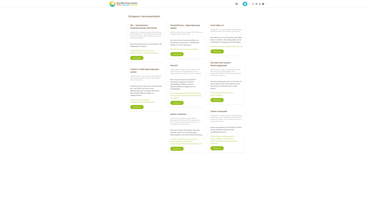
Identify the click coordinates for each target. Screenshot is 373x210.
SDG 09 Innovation (216, 31)
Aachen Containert (178, 114)
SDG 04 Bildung (156, 32)
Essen (189, 139)
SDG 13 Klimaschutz (150, 36)
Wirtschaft (184, 144)
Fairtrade (223, 93)
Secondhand (174, 98)
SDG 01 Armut (236, 69)
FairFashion (188, 93)
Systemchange (175, 144)
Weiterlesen (137, 58)
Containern (174, 139)
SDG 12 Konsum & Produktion (231, 31)
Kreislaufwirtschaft (136, 102)
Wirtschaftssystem (195, 144)
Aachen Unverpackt (218, 111)
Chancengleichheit (176, 93)
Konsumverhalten (136, 53)
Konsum (151, 50)
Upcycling (233, 141)
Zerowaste (214, 143)
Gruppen (148, 32)
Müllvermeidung (152, 53)
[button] (236, 4)
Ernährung (182, 139)
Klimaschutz (174, 49)
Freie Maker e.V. (217, 25)
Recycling (151, 102)
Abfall (132, 50)
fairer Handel (214, 93)
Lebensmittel (187, 141)
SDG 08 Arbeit (134, 34)
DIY (211, 46)
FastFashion (196, 93)
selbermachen (231, 46)
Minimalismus (228, 138)
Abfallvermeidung (141, 50)
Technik (239, 46)
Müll (144, 53)
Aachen (143, 32)
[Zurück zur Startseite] (123, 4)
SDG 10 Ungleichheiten (186, 71)
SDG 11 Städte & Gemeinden (148, 34)
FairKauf (174, 65)
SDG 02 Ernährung (215, 71)
